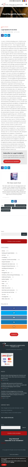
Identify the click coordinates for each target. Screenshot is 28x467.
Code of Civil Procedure (21, 205)
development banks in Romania (19, 208)
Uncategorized (5, 296)
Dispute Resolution (6, 261)
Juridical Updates (4, 26)
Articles (3, 250)
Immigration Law (5, 272)
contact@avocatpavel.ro (15, 0)
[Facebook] (15, 201)
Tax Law (4, 294)
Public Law (4, 285)
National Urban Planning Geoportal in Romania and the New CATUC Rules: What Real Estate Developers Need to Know (13, 377)
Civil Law (4, 255)
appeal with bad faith (9, 205)
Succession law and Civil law (8, 292)
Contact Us (14, 334)
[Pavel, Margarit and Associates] (12, 4)
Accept (4, 464)
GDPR (3, 270)
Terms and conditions (14, 454)
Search (2, 231)
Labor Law (4, 281)
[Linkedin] (12, 201)
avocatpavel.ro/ (5, 197)
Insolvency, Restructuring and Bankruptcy (11, 274)
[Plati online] (7, 359)
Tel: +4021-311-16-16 (7, 417)
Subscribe (3, 443)
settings (12, 462)
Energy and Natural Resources (8, 266)
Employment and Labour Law (8, 264)
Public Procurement (6, 288)
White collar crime (6, 298)
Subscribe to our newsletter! (12, 161)
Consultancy (4, 257)
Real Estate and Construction (8, 290)
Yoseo (24, 449)
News (3, 283)
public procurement (6, 210)
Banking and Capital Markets (8, 253)
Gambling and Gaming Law (8, 268)
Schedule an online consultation (14, 241)
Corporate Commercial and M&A (9, 259)
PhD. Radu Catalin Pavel (8, 32)
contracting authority (6, 208)
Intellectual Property (6, 277)
